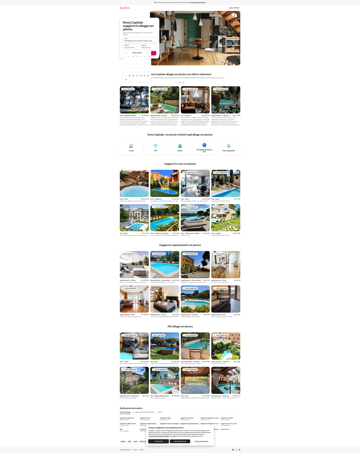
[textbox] (131, 47)
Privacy (135, 450)
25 (129, 76)
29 (144, 76)
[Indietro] (176, 82)
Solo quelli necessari (180, 441)
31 (126, 79)
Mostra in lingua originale (197, 2)
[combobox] (139, 41)
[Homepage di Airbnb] (124, 8)
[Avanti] (183, 82)
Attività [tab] (159, 412)
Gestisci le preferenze (201, 441)
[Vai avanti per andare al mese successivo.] (147, 52)
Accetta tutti (159, 441)
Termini (141, 450)
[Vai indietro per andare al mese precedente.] (126, 52)
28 (140, 76)
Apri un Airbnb (234, 8)
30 (148, 76)
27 (137, 76)
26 (133, 76)
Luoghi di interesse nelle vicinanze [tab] (143, 412)
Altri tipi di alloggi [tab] (125, 412)
